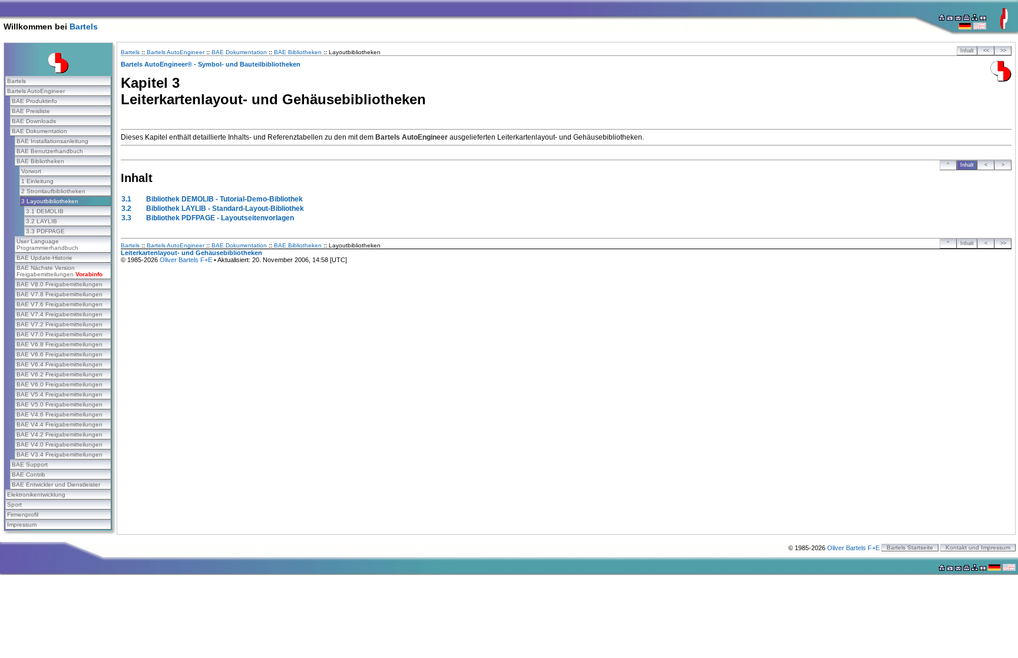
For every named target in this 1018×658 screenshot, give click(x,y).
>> (1003, 51)
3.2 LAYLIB (41, 221)
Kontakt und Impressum (978, 547)
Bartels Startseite (910, 547)
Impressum (22, 524)
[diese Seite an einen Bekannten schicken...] (958, 18)
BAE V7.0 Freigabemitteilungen (59, 334)
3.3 (126, 218)
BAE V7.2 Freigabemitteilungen (59, 324)
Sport (14, 504)
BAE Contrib (28, 474)
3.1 (126, 199)
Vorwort (31, 171)
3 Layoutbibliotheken (49, 201)
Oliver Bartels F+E (186, 259)
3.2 (126, 208)
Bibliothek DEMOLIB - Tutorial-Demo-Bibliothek (224, 199)
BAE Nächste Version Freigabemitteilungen (59, 270)
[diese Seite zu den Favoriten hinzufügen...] (950, 18)
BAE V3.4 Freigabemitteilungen (59, 454)
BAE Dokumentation (39, 131)
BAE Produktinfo (34, 101)
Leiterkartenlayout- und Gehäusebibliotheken (191, 252)
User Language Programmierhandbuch (47, 244)
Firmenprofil (22, 514)
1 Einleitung (37, 181)
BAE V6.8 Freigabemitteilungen (59, 344)
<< (986, 51)
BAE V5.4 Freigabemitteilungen (59, 394)
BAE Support (30, 464)
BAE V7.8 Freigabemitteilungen (59, 294)
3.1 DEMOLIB (45, 211)
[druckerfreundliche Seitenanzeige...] (966, 18)
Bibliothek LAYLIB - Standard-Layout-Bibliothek (225, 208)
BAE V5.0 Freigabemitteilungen (59, 404)
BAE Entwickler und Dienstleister (56, 484)
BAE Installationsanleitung (52, 141)
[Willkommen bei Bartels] (1003, 27)
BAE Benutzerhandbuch (49, 151)
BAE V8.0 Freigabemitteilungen (59, 284)
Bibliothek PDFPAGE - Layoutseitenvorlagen (220, 218)
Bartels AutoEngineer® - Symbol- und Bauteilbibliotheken (210, 64)
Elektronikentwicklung (36, 494)
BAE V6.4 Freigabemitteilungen (59, 364)
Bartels (84, 26)
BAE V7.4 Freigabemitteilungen (59, 314)
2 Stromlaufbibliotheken (53, 191)
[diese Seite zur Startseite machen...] (941, 18)
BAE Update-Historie (44, 257)
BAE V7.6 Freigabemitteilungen (59, 304)
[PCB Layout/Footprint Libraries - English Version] (979, 27)
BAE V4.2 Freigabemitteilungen (59, 434)
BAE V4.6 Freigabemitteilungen (59, 414)
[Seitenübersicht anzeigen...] (974, 18)
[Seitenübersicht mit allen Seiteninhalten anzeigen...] (983, 18)
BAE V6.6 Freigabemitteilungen (59, 354)
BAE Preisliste (31, 111)
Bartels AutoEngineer (36, 91)
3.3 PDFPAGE (45, 231)
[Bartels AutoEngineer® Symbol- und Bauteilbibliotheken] (1001, 79)
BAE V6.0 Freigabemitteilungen (59, 384)
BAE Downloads (34, 121)
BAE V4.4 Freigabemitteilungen (59, 424)
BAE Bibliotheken (40, 161)
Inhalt (967, 51)
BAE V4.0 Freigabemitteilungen (59, 444)
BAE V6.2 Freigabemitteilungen (59, 374)
